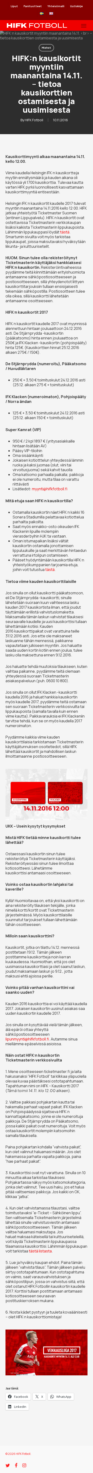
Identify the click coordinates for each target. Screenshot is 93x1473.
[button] (83, 25)
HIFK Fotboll (34, 120)
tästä (64, 232)
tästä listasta (40, 1251)
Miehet (46, 47)
